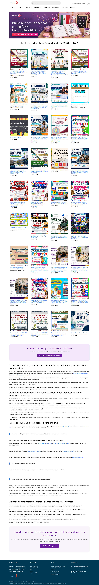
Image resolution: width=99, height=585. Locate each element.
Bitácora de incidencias (15, 137)
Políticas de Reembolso (56, 568)
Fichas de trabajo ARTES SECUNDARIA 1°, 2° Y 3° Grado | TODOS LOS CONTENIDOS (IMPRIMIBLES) (39, 301)
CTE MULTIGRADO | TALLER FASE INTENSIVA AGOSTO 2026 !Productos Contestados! (39, 171)
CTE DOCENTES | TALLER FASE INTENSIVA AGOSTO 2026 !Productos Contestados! (18, 72)
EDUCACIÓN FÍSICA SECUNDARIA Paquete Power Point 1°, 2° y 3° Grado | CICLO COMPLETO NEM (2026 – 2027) (59, 302)
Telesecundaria (37, 7)
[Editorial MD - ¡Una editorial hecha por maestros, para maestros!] (14, 2)
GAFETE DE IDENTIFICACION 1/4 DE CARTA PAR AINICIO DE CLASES (18, 228)
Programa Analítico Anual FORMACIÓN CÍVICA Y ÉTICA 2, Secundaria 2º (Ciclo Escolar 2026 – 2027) (18, 334)
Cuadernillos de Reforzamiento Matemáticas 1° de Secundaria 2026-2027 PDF (59, 106)
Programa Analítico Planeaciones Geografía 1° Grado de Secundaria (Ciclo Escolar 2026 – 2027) (58, 334)
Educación (65, 7)
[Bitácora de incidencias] (19, 125)
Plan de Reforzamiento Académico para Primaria (79, 105)
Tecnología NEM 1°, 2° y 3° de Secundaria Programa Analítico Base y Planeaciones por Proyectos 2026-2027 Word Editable (39, 106)
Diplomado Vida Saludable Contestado (59, 170)
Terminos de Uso (55, 574)
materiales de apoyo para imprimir (62, 426)
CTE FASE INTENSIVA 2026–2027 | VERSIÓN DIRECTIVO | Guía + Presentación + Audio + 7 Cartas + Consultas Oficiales (38, 73)
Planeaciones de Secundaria (45, 443)
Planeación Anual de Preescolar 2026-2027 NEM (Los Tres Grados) (18, 105)
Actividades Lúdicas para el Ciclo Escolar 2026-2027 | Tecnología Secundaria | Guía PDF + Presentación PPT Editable (79, 236)
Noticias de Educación (77, 457)
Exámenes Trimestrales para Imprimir (21, 375)
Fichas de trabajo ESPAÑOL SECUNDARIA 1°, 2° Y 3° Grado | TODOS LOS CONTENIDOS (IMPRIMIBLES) (38, 204)
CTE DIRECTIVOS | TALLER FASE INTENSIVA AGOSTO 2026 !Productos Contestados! (79, 72)
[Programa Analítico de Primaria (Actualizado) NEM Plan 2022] (19, 256)
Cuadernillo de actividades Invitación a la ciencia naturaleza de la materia (79, 333)
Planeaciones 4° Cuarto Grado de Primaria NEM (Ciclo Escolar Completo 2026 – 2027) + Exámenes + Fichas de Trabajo (79, 139)
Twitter (17, 581)
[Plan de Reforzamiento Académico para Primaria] (80, 93)
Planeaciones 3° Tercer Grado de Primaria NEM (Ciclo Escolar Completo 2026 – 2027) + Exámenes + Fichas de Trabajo (39, 269)
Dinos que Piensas (55, 571)
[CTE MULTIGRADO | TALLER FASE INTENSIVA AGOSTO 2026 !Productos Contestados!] (39, 158)
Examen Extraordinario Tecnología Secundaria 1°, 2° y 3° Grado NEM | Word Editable (38, 236)
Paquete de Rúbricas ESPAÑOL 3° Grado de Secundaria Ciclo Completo (59, 203)
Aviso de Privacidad (55, 572)
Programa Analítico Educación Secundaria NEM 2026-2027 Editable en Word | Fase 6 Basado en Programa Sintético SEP (79, 171)
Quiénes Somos (34, 566)
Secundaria (28, 7)
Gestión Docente (55, 7)
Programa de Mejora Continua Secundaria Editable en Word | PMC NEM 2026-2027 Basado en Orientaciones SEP (18, 171)
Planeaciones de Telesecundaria (61, 443)
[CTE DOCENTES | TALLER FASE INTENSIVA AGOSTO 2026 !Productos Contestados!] (19, 59)
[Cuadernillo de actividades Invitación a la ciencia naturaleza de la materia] (80, 321)
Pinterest (22, 581)
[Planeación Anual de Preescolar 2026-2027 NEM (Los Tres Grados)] (19, 93)
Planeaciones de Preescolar (34, 451)
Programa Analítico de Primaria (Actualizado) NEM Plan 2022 (17, 268)
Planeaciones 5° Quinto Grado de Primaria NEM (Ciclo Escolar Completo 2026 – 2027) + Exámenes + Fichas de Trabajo (79, 302)
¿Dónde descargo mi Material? (58, 566)
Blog (31, 569)
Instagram (27, 581)
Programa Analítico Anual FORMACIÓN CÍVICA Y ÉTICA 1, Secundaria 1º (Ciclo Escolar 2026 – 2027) (39, 334)
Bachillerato (46, 7)
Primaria (20, 7)
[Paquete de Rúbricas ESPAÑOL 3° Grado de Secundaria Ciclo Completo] (59, 191)
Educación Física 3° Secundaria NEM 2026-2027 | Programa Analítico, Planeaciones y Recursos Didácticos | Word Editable (79, 269)
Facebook (11, 581)
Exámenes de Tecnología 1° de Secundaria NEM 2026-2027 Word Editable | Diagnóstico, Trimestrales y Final (59, 236)
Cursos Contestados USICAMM (80, 373)
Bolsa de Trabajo (34, 568)
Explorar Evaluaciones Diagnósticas (49, 355)
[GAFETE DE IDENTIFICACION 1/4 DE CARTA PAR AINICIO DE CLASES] (19, 219)
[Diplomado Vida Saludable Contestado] (59, 158)
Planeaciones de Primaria (68, 451)
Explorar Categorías (49, 546)
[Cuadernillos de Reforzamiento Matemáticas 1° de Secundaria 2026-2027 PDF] (59, 93)
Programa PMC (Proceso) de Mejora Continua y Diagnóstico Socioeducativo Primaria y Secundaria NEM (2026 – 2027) (59, 139)
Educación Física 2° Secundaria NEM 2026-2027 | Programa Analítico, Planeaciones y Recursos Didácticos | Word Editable (18, 302)
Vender (31, 571)
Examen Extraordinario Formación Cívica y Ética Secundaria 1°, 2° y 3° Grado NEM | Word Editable (79, 204)
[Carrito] (88, 4)
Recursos (72, 7)
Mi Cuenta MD (33, 572)
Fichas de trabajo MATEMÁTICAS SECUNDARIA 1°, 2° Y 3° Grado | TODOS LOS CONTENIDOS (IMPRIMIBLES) (17, 204)
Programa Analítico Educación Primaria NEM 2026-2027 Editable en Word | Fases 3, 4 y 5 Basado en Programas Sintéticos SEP (39, 139)
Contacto (53, 569)
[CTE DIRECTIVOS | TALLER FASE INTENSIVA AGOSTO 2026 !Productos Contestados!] (80, 59)
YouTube (33, 581)
